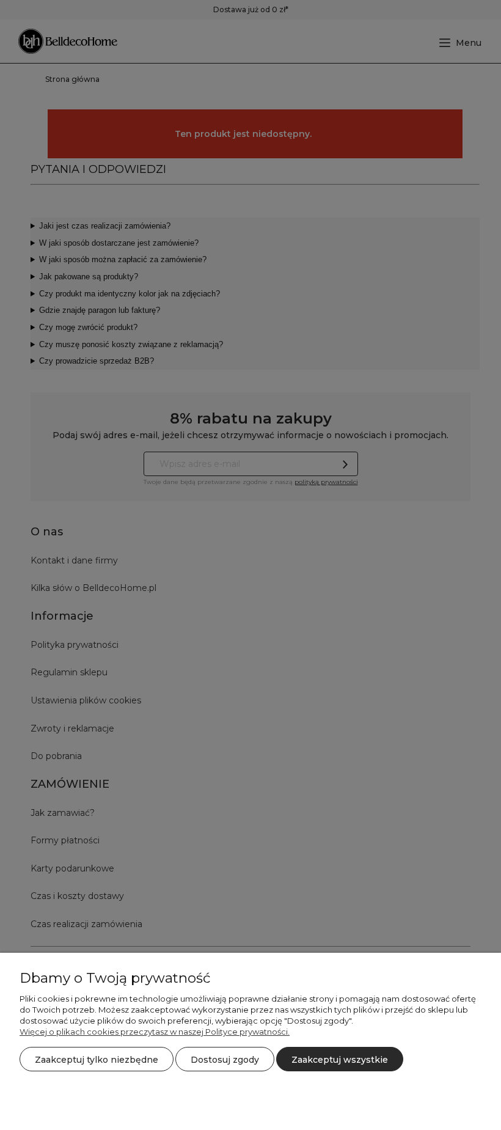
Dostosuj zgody (225, 1059)
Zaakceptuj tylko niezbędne (96, 1059)
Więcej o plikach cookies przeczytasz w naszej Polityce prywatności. (155, 1031)
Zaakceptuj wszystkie (339, 1059)
